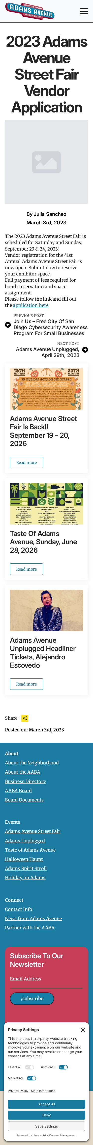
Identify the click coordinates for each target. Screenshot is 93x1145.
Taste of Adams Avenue (30, 850)
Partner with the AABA (30, 928)
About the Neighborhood (32, 763)
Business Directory (25, 781)
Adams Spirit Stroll (26, 868)
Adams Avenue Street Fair (32, 831)
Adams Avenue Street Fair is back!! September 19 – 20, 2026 (43, 431)
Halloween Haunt (24, 859)
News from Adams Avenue (33, 918)
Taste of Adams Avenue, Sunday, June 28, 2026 (43, 541)
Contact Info (18, 909)
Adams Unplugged (25, 841)
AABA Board (18, 790)
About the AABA (22, 772)
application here (30, 305)
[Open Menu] (84, 11)
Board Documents (24, 800)
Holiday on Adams (25, 878)
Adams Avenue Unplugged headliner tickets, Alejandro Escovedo (43, 653)
